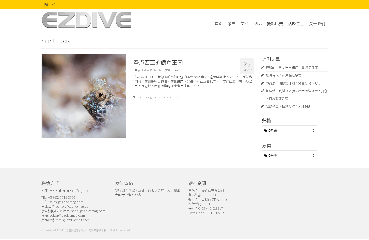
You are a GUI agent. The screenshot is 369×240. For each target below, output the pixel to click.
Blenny (140, 97)
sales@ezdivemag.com (66, 201)
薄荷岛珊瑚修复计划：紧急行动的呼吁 (293, 83)
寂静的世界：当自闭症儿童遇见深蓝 (292, 67)
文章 (168, 70)
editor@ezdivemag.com (73, 206)
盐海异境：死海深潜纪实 (283, 75)
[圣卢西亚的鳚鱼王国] (84, 95)
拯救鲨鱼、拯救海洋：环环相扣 (288, 106)
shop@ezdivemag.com (88, 210)
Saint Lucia (172, 97)
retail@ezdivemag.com (73, 219)
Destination (157, 70)
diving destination (155, 97)
